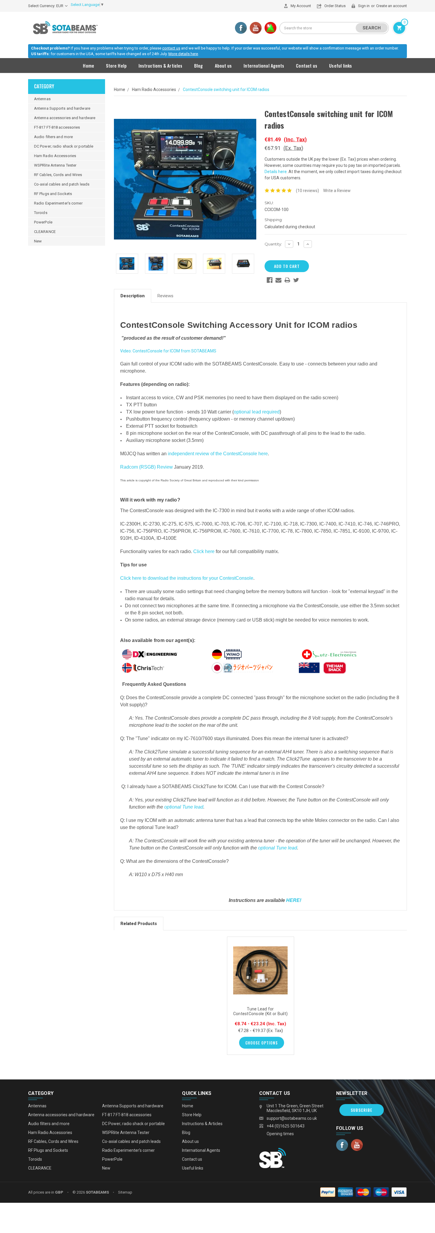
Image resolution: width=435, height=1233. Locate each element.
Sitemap (125, 1192)
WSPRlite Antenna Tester (55, 165)
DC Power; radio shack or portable (63, 146)
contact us (171, 48)
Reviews (165, 295)
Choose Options (261, 1043)
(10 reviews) (307, 190)
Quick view (260, 970)
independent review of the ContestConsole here (218, 453)
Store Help (116, 65)
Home (88, 65)
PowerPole (43, 222)
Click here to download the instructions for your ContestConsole (186, 578)
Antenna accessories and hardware (64, 118)
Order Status (335, 6)
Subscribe (361, 1110)
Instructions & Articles (160, 65)
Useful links (340, 65)
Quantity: (273, 244)
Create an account (391, 6)
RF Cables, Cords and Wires (58, 175)
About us (223, 65)
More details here (183, 54)
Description (132, 295)
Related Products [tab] (138, 923)
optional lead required (257, 411)
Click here (204, 551)
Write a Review (337, 190)
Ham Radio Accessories (55, 156)
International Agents (264, 65)
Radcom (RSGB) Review (146, 466)
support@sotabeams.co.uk (292, 1118)
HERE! (293, 900)
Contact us (306, 65)
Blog (198, 65)
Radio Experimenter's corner (58, 203)
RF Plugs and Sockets (53, 193)
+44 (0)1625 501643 (285, 1126)
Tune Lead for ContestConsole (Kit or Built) (260, 1011)
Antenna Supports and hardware (62, 108)
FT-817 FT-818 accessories (57, 127)
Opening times (280, 1133)
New (38, 241)
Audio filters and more (53, 137)
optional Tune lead (183, 806)
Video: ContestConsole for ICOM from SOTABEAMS (168, 351)
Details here (276, 171)
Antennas (42, 99)
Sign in (364, 6)
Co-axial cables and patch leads (61, 184)
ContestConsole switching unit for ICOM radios (226, 89)
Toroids (40, 212)
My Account (301, 6)
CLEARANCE (45, 231)
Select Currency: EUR (46, 6)
